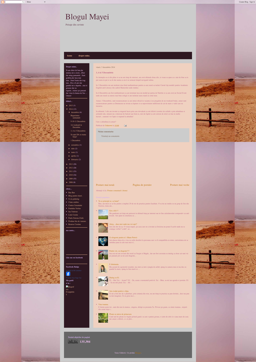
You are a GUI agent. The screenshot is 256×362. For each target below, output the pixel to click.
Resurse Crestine (74, 224)
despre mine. (84, 55)
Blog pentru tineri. (75, 195)
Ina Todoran (73, 211)
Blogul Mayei (87, 16)
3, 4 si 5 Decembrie (78, 130)
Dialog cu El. (114, 277)
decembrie (75, 112)
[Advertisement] (143, 162)
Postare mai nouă (105, 185)
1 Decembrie (75, 140)
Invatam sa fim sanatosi (73, 270)
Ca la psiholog (73, 199)
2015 (71, 105)
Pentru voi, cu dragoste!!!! (119, 251)
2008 (71, 182)
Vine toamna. (103, 304)
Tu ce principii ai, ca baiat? (108, 201)
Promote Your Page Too (73, 278)
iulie (73, 148)
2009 (71, 178)
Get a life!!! (113, 210)
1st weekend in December (76, 126)
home (69, 55)
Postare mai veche (179, 185)
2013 (71, 164)
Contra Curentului (75, 205)
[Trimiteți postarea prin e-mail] (125, 125)
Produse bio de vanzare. (77, 221)
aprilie (74, 156)
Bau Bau (71, 192)
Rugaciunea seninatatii (75, 116)
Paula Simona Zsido (76, 218)
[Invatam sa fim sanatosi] (68, 275)
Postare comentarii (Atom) (117, 190)
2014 (71, 109)
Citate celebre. (73, 202)
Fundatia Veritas (74, 208)
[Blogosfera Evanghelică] (70, 294)
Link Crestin (73, 214)
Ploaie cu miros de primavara (120, 314)
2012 (71, 167)
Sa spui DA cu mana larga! (78, 135)
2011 (71, 171)
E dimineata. (114, 264)
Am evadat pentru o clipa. (119, 291)
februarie (75, 159)
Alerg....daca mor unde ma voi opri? (123, 224)
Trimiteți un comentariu (110, 136)
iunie (73, 152)
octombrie (75, 145)
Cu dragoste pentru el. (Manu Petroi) (123, 237)
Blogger (138, 352)
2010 (71, 175)
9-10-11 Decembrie (78, 121)
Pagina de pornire (142, 185)
